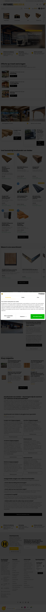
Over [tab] (38, 297)
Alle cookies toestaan (37, 316)
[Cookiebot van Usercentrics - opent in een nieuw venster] (39, 294)
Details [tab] (23, 297)
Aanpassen (22, 316)
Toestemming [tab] (8, 297)
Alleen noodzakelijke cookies (8, 316)
